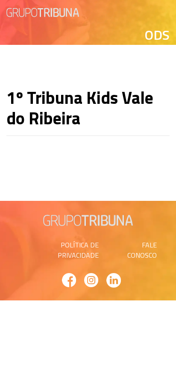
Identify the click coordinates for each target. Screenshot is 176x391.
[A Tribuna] (42, 11)
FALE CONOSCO (142, 250)
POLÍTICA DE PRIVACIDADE (78, 250)
